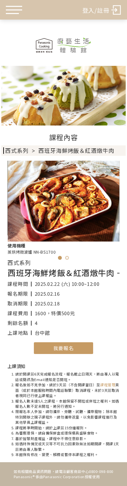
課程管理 (107, 384)
